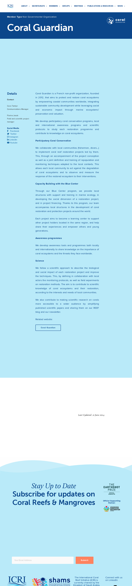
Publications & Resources (100, 6)
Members (53, 6)
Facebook (14, 131)
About (24, 6)
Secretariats (38, 6)
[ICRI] (10, 6)
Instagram (13, 137)
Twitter (13, 134)
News (120, 6)
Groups (66, 6)
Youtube (13, 142)
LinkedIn (13, 139)
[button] (48, 328)
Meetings (78, 6)
